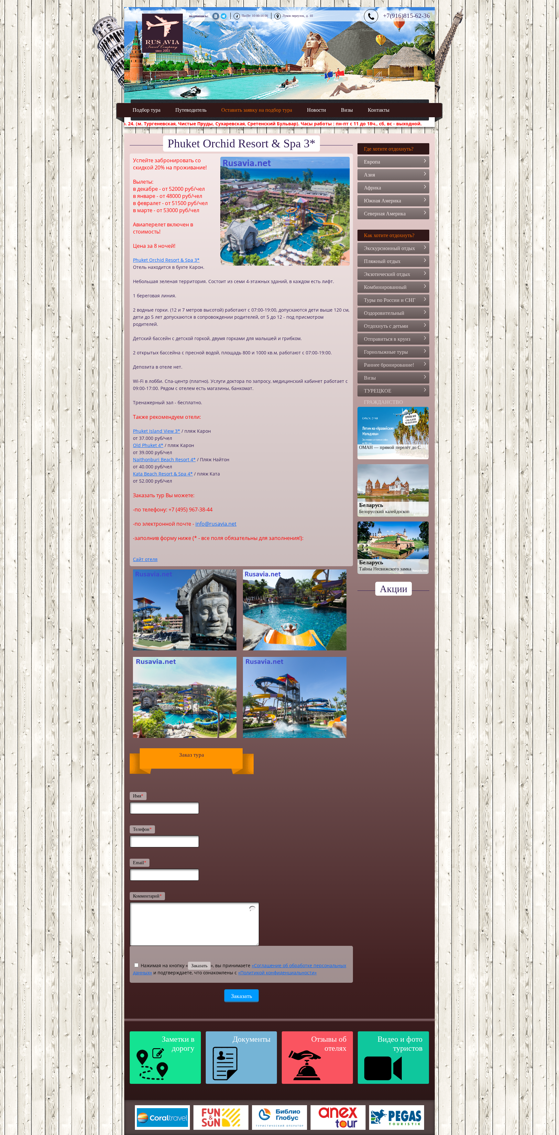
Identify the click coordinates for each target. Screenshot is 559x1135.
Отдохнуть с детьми (386, 326)
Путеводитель (190, 110)
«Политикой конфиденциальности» (277, 972)
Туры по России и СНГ (389, 300)
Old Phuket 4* (148, 445)
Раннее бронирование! (389, 365)
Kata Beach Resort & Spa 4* (163, 474)
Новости (316, 110)
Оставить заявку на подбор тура (256, 110)
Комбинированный (385, 287)
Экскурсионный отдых (389, 248)
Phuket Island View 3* (156, 431)
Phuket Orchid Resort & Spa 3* (166, 260)
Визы (347, 110)
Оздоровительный (384, 313)
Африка (372, 187)
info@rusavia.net (215, 523)
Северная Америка (385, 213)
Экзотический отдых (387, 274)
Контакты (378, 110)
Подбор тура (146, 110)
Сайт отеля (145, 559)
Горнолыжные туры (386, 352)
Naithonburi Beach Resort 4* (164, 459)
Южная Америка (382, 200)
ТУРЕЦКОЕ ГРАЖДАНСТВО (383, 392)
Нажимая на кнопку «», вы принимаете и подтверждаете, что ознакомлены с (239, 969)
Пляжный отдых (382, 261)
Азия (369, 175)
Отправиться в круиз (387, 339)
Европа (372, 162)
